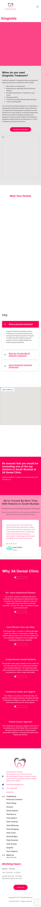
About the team (11, 857)
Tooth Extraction (12, 840)
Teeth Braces (11, 814)
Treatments (11, 796)
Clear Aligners (11, 818)
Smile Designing (12, 829)
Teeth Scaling (11, 844)
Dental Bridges (11, 836)
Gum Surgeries (12, 851)
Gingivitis (9, 848)
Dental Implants (12, 811)
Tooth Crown (11, 833)
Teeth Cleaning (12, 822)
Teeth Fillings (11, 803)
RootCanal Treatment (14, 799)
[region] (20, 248)
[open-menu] (37, 6)
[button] (20, 796)
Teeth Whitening (12, 825)
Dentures (9, 807)
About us (10, 855)
